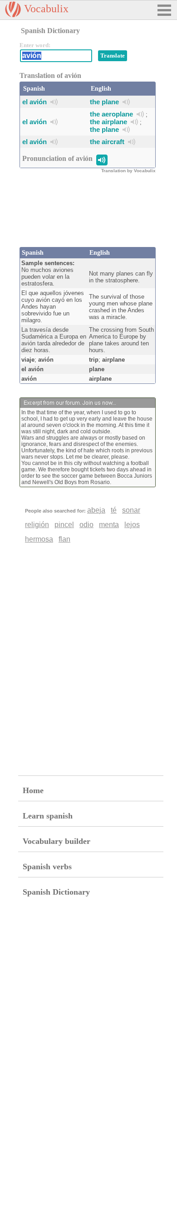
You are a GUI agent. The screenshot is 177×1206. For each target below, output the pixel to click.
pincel (64, 524)
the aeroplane (111, 114)
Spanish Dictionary (56, 891)
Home (33, 790)
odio (86, 524)
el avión (34, 102)
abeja (96, 510)
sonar (131, 510)
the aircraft (107, 141)
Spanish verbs (47, 866)
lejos (132, 524)
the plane (104, 102)
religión (37, 524)
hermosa (39, 539)
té (114, 510)
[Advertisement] (92, 215)
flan (64, 539)
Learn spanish (48, 815)
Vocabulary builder (56, 841)
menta (109, 524)
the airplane (108, 122)
